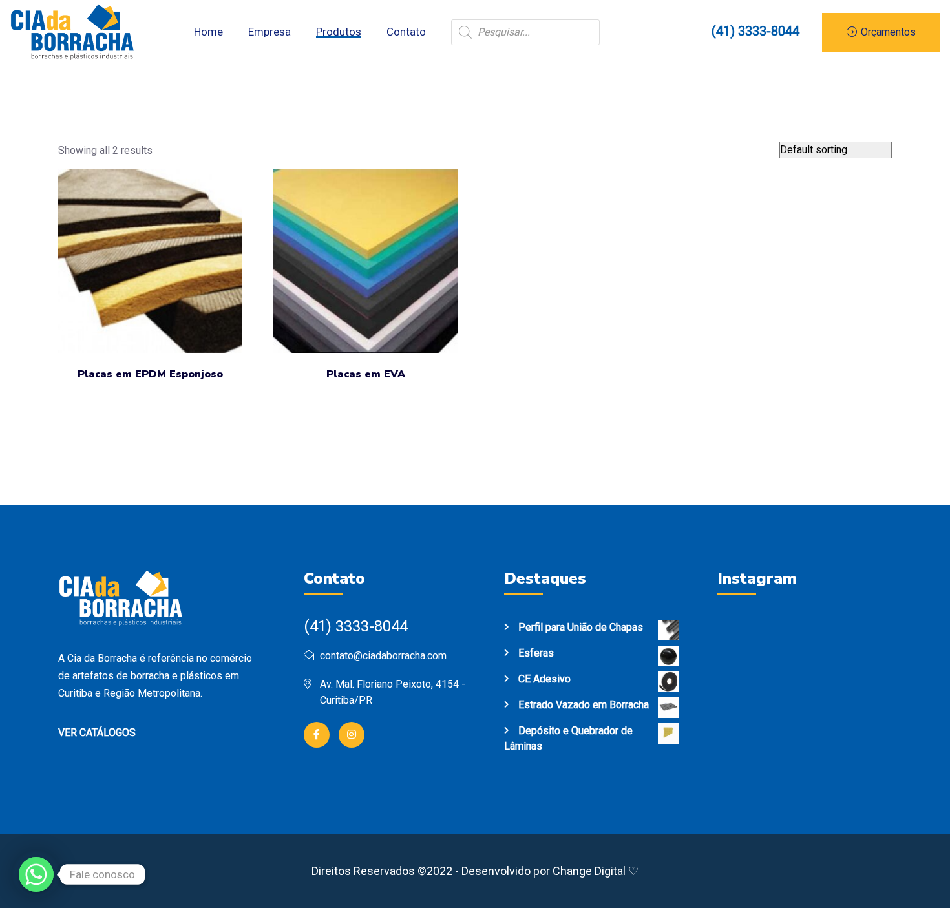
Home (208, 31)
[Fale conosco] (36, 874)
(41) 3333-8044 (755, 31)
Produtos (338, 31)
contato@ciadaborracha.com (383, 655)
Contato (406, 31)
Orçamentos (887, 32)
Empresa (269, 31)
